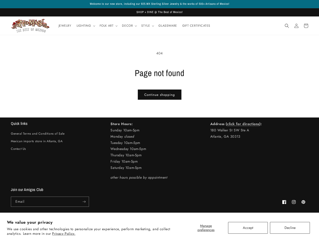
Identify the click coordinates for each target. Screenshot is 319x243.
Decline (290, 227)
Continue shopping (159, 94)
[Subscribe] (84, 202)
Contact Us (18, 149)
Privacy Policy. (63, 233)
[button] (85, 25)
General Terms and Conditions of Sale (38, 133)
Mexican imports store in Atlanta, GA (37, 141)
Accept (248, 227)
